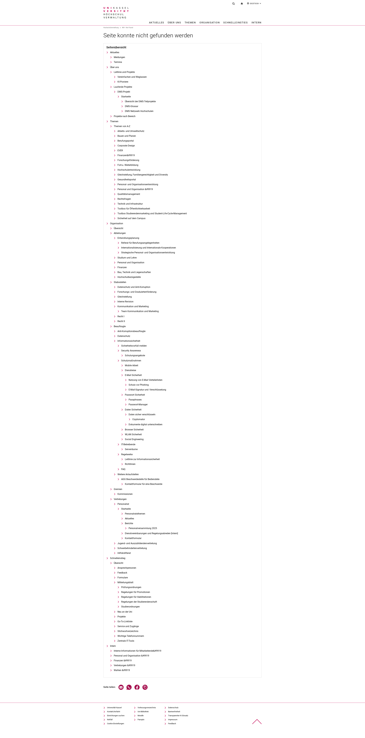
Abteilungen (120, 233)
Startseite (126, 96)
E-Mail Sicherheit (133, 375)
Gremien (118, 489)
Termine (118, 62)
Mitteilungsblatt (125, 582)
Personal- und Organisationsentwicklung (137, 184)
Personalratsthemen (135, 513)
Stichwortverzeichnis (127, 631)
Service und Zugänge (128, 626)
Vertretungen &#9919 (124, 665)
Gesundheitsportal (126, 179)
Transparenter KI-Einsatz (178, 715)
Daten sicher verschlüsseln (142, 414)
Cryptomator (138, 419)
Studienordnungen (130, 606)
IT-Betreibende (128, 444)
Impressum (172, 719)
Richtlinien (130, 464)
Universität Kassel (114, 707)
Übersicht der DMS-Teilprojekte (140, 101)
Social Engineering (134, 439)
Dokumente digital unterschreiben (145, 424)
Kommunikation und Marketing (133, 306)
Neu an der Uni (124, 611)
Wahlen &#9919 (122, 670)
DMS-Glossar (131, 106)
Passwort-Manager (138, 404)
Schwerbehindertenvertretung (132, 548)
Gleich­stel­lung (124, 296)
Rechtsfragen (124, 199)
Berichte (129, 523)
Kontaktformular (133, 538)
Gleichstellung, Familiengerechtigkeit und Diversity (142, 174)
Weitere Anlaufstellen (128, 474)
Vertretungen (120, 499)
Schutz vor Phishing (139, 384)
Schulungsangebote (135, 355)
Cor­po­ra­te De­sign (126, 145)
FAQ (123, 469)
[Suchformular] (233, 3)
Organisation (209, 22)
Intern (256, 22)
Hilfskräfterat (124, 553)
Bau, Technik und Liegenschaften (134, 272)
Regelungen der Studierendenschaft (139, 601)
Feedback (122, 572)
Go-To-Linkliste (124, 621)
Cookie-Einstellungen (115, 723)
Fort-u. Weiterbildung (127, 165)
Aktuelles (156, 22)
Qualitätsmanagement (128, 194)
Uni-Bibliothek (143, 711)
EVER (120, 150)
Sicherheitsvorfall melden (134, 345)
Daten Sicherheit (133, 409)
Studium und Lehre (127, 257)
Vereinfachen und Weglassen (132, 77)
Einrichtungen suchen (115, 715)
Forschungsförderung (128, 160)
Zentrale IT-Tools (125, 640)
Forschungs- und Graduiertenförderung (136, 292)
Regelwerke (127, 454)
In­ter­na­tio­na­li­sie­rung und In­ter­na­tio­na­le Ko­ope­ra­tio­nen (148, 247)
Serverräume (131, 449)
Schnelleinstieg (235, 22)
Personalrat (123, 504)
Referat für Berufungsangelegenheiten (140, 242)
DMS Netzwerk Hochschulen (139, 111)
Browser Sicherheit (134, 429)
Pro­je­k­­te (121, 616)
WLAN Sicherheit (133, 434)
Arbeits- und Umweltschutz (130, 131)
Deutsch (256, 3)
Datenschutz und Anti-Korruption (133, 287)
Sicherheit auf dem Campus (131, 218)
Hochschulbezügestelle (129, 277)
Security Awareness (131, 350)
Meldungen (119, 57)
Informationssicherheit (128, 341)
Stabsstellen (120, 282)
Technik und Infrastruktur (130, 203)
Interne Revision (125, 301)
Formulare (122, 577)
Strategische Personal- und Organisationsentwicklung (148, 252)
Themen (190, 22)
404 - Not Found (127, 28)
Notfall (109, 719)
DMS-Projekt (123, 91)
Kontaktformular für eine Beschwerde (143, 484)
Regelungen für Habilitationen (136, 597)
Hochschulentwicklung (128, 169)
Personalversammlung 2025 (143, 528)
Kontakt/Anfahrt (113, 711)
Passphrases (135, 399)
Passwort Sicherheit (135, 394)
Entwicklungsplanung (128, 238)
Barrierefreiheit (174, 711)
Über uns (174, 22)
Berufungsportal (125, 140)
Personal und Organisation (130, 262)
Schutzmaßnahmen (131, 360)
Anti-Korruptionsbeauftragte (131, 331)
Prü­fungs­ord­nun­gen (131, 587)
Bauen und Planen (126, 136)
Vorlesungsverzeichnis (147, 707)
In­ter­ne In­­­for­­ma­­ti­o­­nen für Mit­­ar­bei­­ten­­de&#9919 (137, 650)
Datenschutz (123, 336)
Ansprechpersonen (126, 568)
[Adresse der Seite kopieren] (145, 689)
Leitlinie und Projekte (124, 72)
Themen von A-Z (122, 126)
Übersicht (118, 228)
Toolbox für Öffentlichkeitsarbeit (133, 208)
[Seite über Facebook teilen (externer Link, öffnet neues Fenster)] (137, 689)
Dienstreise (130, 370)
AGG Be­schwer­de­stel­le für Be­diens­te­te (140, 479)
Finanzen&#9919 (126, 155)
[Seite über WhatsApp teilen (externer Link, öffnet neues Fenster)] (129, 689)
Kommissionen (125, 494)
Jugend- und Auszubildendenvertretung (137, 543)
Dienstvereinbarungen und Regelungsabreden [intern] (151, 533)
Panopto (141, 719)
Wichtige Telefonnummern (130, 636)
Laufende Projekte (123, 87)
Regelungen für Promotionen (135, 592)
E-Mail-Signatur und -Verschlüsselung (147, 389)
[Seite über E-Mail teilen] (121, 689)
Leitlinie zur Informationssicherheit (142, 459)
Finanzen (122, 267)
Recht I (120, 316)
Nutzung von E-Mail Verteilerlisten (145, 380)
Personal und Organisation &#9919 (135, 189)
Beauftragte (120, 326)
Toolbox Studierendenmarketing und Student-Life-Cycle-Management (152, 213)
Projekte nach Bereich (124, 116)
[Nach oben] (257, 721)
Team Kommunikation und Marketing (140, 311)
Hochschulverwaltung (111, 28)
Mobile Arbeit (131, 365)
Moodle (141, 715)
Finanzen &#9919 (123, 660)
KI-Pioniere (122, 81)
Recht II (121, 321)
